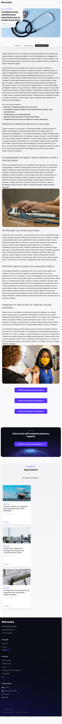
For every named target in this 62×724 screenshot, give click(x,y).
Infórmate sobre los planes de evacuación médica (28, 266)
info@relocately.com (9, 629)
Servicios (4, 667)
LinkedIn (6, 697)
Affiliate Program (6, 663)
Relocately (9, 9)
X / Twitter (6, 694)
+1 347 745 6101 (8, 633)
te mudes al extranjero (15, 235)
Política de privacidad (7, 712)
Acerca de (4, 643)
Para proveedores (6, 660)
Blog (2, 9)
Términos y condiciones (21, 712)
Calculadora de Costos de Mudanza (11, 670)
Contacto (4, 647)
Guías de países (6, 673)
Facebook (6, 687)
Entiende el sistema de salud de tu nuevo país (25, 124)
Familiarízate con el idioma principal (20, 230)
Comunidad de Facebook (10, 690)
